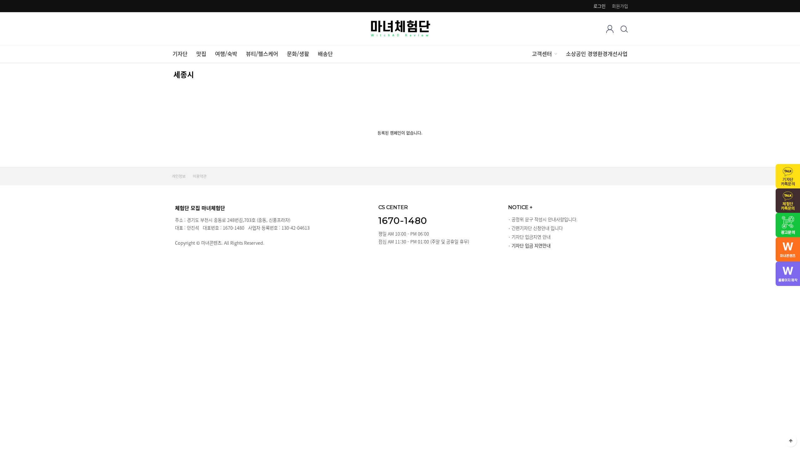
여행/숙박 (226, 54)
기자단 (180, 54)
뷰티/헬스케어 (262, 54)
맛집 (201, 54)
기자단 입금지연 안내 (531, 236)
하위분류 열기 (555, 54)
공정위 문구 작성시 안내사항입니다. (545, 219)
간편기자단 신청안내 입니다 (537, 228)
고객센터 (542, 54)
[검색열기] (624, 29)
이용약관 (200, 176)
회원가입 (620, 6)
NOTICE (520, 207)
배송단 (325, 54)
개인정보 (179, 176)
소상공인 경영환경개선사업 (597, 54)
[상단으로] (790, 440)
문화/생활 (298, 54)
